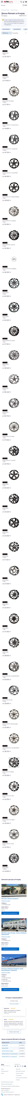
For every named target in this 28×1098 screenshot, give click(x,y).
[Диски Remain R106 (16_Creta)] (14, 834)
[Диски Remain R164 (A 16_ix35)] (14, 786)
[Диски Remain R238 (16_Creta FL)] (14, 235)
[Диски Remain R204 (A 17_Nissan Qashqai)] (14, 187)
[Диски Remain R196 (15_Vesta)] (14, 91)
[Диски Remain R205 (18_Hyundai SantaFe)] (14, 666)
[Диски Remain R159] (14, 475)
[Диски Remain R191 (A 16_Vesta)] (14, 427)
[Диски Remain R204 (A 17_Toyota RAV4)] (14, 163)
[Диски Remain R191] (14, 618)
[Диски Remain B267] (14, 858)
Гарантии (18, 1069)
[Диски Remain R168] (14, 570)
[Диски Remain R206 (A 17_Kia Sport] (14, 211)
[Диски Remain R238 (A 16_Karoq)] (14, 331)
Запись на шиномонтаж (6, 1084)
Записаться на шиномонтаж (10, 913)
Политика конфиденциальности (7, 1092)
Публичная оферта (5, 1090)
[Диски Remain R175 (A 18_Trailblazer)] (14, 259)
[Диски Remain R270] (14, 403)
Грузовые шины (4, 1071)
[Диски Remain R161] (14, 546)
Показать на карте (5, 901)
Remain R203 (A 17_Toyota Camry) (10, 1053)
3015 (25, 5)
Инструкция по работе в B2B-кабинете (10, 1086)
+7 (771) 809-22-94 (5, 940)
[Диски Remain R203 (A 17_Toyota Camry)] (14, 115)
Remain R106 (5, 1045)
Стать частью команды (21, 1077)
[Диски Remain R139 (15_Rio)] (14, 690)
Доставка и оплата (20, 1071)
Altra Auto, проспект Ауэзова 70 (9, 898)
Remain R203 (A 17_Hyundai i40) (9, 1056)
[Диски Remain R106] (14, 43)
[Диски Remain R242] (14, 307)
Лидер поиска (17, 1094)
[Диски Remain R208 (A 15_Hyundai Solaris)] (14, 738)
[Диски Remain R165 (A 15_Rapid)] (14, 810)
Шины (2, 1069)
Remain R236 (5, 1048)
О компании (19, 1075)
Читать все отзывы (14, 1003)
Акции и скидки (19, 1073)
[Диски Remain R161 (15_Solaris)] (14, 762)
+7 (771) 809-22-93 (5, 904)
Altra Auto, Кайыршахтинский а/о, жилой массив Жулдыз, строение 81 (12, 969)
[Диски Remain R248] (14, 355)
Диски (2, 1073)
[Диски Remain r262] (14, 379)
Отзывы (18, 1079)
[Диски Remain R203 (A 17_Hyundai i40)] (14, 139)
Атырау (3, 5)
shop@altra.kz (17, 1064)
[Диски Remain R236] (14, 67)
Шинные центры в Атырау (7, 1082)
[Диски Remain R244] (14, 283)
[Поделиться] (20, 15)
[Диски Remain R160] (14, 522)
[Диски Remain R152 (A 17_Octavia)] (14, 451)
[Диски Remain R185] (14, 642)
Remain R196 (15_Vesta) (7, 1051)
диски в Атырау (6, 29)
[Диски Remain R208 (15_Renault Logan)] (14, 714)
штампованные (17, 29)
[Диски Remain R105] (14, 594)
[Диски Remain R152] (14, 498)
